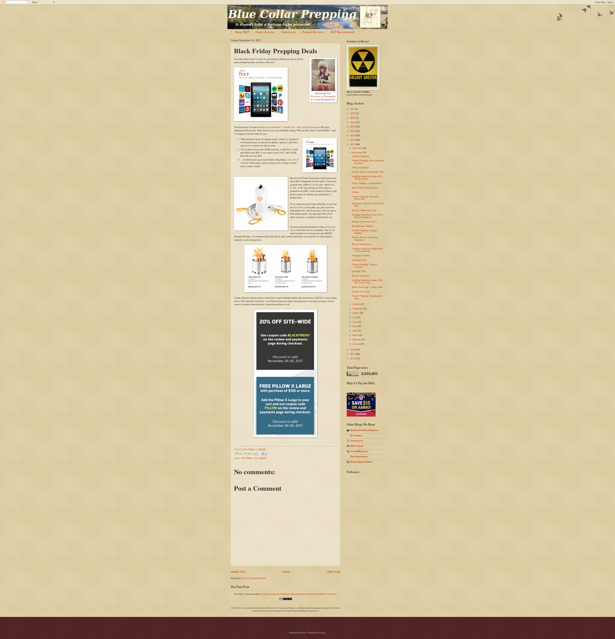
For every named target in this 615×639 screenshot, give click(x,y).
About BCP (241, 32)
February (357, 339)
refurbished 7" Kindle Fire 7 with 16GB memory (293, 127)
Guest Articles (265, 32)
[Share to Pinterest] (266, 453)
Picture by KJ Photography (323, 96)
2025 (352, 109)
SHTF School (356, 446)
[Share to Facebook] (263, 453)
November (358, 152)
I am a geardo (260, 458)
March (356, 335)
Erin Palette (246, 458)
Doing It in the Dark (361, 291)
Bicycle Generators (361, 276)
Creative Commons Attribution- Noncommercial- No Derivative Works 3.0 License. (299, 594)
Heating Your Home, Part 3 (364, 222)
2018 (352, 140)
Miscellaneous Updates (362, 226)
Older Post (333, 571)
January (357, 344)
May (355, 326)
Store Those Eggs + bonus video (367, 287)
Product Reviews (313, 32)
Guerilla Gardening (360, 156)
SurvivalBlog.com (359, 451)
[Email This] (253, 453)
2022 (352, 122)
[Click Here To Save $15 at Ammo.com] (361, 416)
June (355, 322)
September (358, 308)
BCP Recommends (343, 32)
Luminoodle (317, 185)
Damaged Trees (359, 260)
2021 (352, 126)
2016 (352, 349)
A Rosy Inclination (360, 167)
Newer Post (238, 571)
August (356, 313)
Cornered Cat (356, 441)
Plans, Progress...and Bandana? (367, 183)
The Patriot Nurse (358, 456)
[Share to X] (260, 453)
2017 (352, 144)
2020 (352, 131)
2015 (352, 354)
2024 (352, 113)
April (355, 331)
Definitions (288, 32)
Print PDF (244, 454)
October (357, 304)
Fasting (355, 192)
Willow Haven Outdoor (361, 462)
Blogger (321, 632)
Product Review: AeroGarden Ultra (368, 172)
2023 (352, 118)
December (358, 148)
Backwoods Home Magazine (364, 430)
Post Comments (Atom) (255, 578)
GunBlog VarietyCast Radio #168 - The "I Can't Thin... (368, 281)
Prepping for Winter (361, 255)
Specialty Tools (359, 271)
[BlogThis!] (256, 453)
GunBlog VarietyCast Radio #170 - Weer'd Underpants (368, 216)
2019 (352, 135)
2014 (352, 358)
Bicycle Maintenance (361, 244)
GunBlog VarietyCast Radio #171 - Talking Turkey (368, 177)
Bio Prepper (356, 435)
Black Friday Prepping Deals (365, 188)
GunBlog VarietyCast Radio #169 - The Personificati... (368, 250)
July (355, 317)
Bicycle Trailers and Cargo (364, 210)
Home (286, 571)
